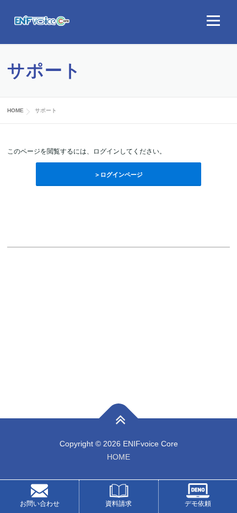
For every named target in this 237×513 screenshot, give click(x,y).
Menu (211, 20)
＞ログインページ (118, 174)
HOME (118, 456)
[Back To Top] (118, 418)
